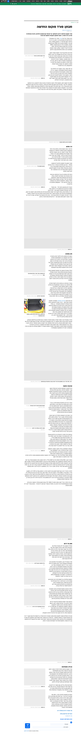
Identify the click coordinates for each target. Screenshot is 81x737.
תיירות (33, 1)
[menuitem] (64, 1)
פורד (60, 38)
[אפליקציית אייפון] (14, 4)
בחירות (56, 1)
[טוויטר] (12, 4)
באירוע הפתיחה (61, 300)
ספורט (61, 1)
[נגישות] (2, 1)
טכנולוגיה (28, 1)
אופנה (24, 1)
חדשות (65, 1)
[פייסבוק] (10, 4)
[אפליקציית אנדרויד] (16, 4)
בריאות (37, 1)
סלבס (48, 1)
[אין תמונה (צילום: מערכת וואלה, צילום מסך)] (48, 225)
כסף (45, 1)
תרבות (52, 1)
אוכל (41, 1)
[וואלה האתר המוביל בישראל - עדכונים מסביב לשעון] (70, 1)
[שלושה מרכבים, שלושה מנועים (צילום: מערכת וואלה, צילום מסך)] (48, 118)
